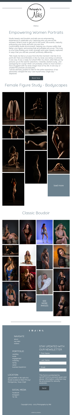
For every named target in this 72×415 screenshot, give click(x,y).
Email (43, 367)
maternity (15, 361)
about (16, 339)
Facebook (15, 393)
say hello (17, 341)
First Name (45, 353)
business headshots (19, 367)
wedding (15, 354)
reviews (16, 343)
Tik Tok (14, 397)
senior (14, 365)
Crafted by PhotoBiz (36, 412)
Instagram (15, 395)
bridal (14, 356)
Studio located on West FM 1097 (19, 380)
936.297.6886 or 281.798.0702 (18, 378)
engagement (16, 358)
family (14, 363)
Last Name (45, 360)
